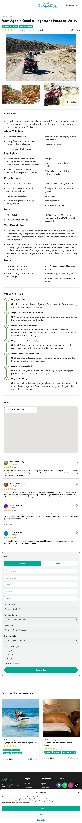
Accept (41, 809)
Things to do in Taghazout (12, 753)
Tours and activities (26, 26)
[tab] (22, 563)
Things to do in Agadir (9, 26)
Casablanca (45, 787)
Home (4, 16)
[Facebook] (59, 785)
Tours (11, 16)
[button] (79, 792)
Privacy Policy (41, 820)
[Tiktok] (76, 785)
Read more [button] (8, 524)
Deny (41, 815)
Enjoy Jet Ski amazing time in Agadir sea (20, 742)
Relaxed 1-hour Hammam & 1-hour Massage (58, 743)
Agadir (43, 783)
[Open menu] (3, 5)
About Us (28, 787)
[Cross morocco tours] (47, 5)
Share (77, 30)
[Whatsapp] (64, 785)
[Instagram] (70, 785)
